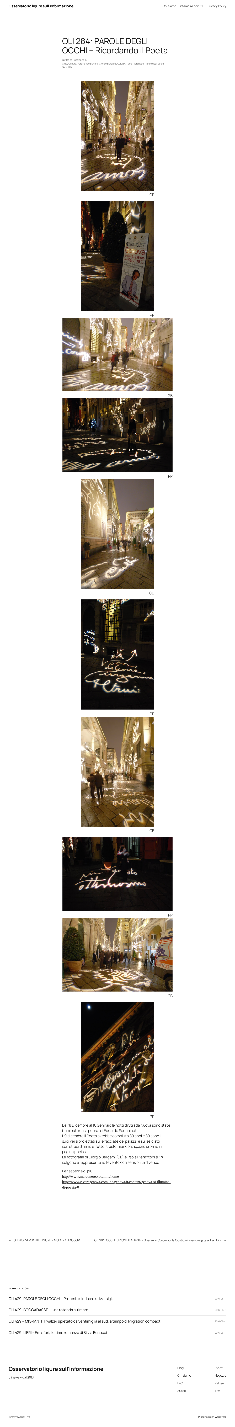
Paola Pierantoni (135, 63)
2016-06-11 (220, 1298)
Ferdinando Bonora (88, 63)
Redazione (78, 59)
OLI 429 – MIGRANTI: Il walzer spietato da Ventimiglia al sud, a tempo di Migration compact (85, 1321)
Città (64, 63)
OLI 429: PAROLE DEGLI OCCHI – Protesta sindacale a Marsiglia (62, 1299)
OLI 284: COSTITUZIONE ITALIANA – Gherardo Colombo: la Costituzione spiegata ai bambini (157, 1240)
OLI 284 (121, 63)
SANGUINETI (68, 67)
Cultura (72, 63)
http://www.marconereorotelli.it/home (90, 1176)
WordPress (220, 1416)
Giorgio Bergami (107, 63)
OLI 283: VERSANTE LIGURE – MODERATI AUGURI (47, 1240)
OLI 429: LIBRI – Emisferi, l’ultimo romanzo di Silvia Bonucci (58, 1332)
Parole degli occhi (154, 63)
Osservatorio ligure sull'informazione (41, 6)
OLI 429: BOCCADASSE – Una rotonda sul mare (48, 1310)
